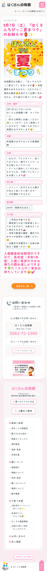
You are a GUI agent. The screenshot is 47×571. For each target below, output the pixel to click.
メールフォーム (25, 350)
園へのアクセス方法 (24, 401)
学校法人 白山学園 (23, 556)
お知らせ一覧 (22, 286)
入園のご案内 (25, 410)
